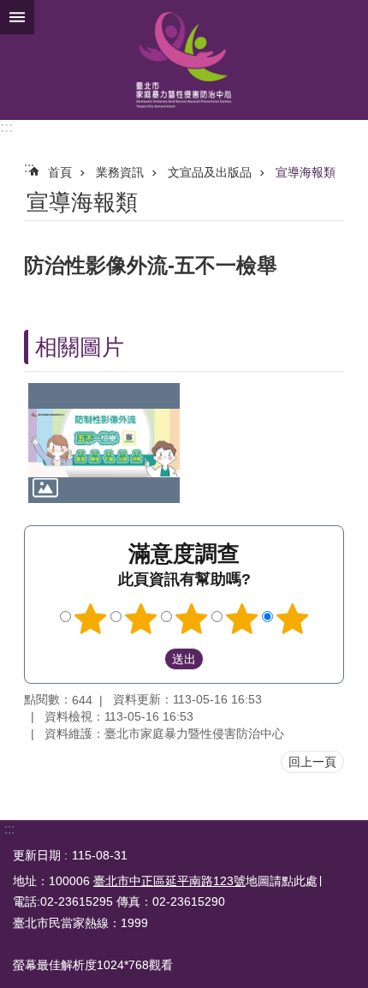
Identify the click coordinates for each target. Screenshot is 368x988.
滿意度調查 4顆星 (242, 618)
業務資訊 (120, 172)
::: (6, 127)
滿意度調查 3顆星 (191, 618)
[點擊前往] (104, 443)
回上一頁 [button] (312, 762)
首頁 (60, 172)
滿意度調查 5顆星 (292, 618)
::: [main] (29, 167)
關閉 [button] (17, 17)
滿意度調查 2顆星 (141, 618)
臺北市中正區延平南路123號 (169, 881)
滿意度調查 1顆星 (90, 618)
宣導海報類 (305, 172)
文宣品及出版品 (210, 172)
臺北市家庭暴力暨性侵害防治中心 (184, 60)
